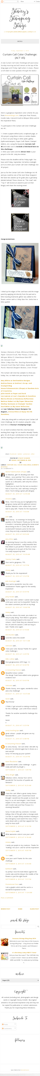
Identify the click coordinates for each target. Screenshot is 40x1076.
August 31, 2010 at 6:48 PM (17, 739)
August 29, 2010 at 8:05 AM (17, 534)
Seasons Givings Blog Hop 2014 (24, 938)
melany (8, 842)
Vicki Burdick (10, 635)
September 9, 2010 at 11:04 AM (19, 892)
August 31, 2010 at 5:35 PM (17, 725)
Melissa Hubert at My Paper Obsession (17, 401)
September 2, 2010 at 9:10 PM (18, 826)
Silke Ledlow (10, 659)
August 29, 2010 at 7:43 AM (17, 512)
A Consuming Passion (13, 670)
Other (33, 454)
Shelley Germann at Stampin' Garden (16, 404)
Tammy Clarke (11, 559)
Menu (20, 41)
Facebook (13, 454)
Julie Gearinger (11, 581)
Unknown (9, 646)
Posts (5, 1024)
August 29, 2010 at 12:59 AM (18, 494)
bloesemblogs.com (12, 115)
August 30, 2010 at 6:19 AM (17, 630)
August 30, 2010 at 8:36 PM (17, 665)
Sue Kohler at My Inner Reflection (15, 406)
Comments (7, 1028)
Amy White (9, 539)
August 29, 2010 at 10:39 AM (18, 554)
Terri (7, 855)
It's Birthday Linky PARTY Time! (24, 952)
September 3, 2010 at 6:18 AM (18, 837)
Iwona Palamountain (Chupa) (16, 472)
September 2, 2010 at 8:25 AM (18, 785)
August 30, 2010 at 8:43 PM (17, 680)
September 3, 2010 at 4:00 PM (18, 850)
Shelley (8, 790)
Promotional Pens (12, 884)
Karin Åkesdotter (12, 762)
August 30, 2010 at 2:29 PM (17, 654)
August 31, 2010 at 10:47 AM (18, 694)
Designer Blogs (25, 1070)
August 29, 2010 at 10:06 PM (18, 607)
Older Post (34, 909)
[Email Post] (20, 462)
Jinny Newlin (10, 597)
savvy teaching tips (12, 730)
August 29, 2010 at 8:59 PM (17, 592)
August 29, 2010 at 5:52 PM (17, 576)
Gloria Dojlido (10, 831)
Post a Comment (7, 898)
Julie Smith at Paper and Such (13, 393)
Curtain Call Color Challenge (19, 465)
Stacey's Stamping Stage (20, 19)
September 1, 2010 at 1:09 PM (18, 770)
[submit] (38, 926)
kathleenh (9, 869)
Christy (8, 570)
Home (20, 909)
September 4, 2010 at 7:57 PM (18, 879)
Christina (9, 499)
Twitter (20, 454)
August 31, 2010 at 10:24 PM (18, 757)
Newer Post (5, 909)
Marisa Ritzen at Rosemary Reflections (17, 399)
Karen (8, 699)
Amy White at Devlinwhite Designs (15, 381)
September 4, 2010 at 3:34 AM (18, 864)
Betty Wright (10, 775)
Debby (8, 612)
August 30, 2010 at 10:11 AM (18, 641)
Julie (7, 517)
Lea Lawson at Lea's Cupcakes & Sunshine (18, 396)
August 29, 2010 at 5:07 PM (17, 565)
